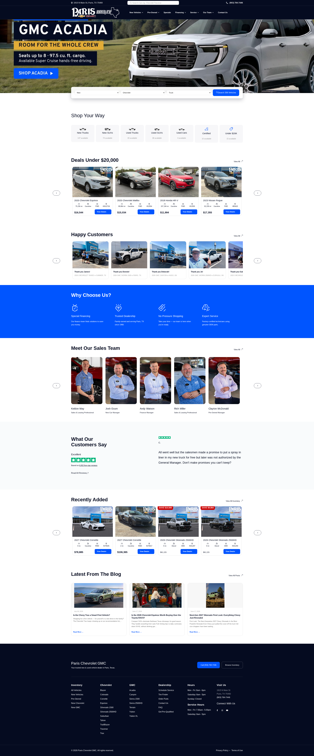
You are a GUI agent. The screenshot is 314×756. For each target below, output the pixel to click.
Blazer (103, 690)
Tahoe (103, 720)
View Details (101, 212)
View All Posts (234, 575)
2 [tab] (155, 84)
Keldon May (77, 408)
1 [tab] (151, 84)
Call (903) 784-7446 (208, 665)
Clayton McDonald (219, 408)
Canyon (132, 695)
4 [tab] (162, 84)
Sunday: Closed (195, 699)
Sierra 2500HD (136, 703)
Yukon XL (133, 716)
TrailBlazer (105, 725)
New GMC (75, 707)
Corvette (104, 699)
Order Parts (163, 699)
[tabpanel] (157, 56)
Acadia (132, 690)
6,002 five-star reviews (88, 465)
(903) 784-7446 (236, 3)
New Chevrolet (77, 703)
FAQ (160, 707)
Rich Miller (180, 408)
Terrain (132, 707)
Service (193, 12)
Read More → (78, 632)
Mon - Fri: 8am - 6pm (196, 690)
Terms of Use (237, 750)
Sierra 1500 (134, 699)
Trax (102, 733)
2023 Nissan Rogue (212, 200)
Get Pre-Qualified (166, 712)
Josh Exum (111, 408)
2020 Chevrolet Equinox (86, 200)
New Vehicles (135, 12)
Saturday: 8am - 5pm (197, 695)
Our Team (207, 12)
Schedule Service (166, 690)
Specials (167, 12)
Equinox (103, 703)
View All (237, 161)
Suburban (104, 716)
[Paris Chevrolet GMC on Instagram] (222, 710)
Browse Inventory (232, 665)
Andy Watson (147, 408)
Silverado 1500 (106, 707)
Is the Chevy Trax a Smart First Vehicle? (91, 615)
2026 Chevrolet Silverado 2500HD (177, 540)
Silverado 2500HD (108, 712)
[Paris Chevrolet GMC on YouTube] (227, 710)
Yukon (132, 712)
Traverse (104, 729)
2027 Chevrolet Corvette (86, 540)
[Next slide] (257, 193)
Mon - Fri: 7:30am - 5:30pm (199, 710)
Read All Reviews (79, 473)
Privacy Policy (222, 750)
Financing (179, 12)
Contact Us (223, 12)
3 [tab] (159, 84)
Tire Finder (163, 695)
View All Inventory (233, 501)
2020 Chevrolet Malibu (128, 200)
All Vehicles (76, 690)
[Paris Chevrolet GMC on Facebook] (217, 710)
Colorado (104, 695)
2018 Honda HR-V (169, 200)
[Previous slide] (56, 193)
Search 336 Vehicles (227, 93)
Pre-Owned (152, 12)
